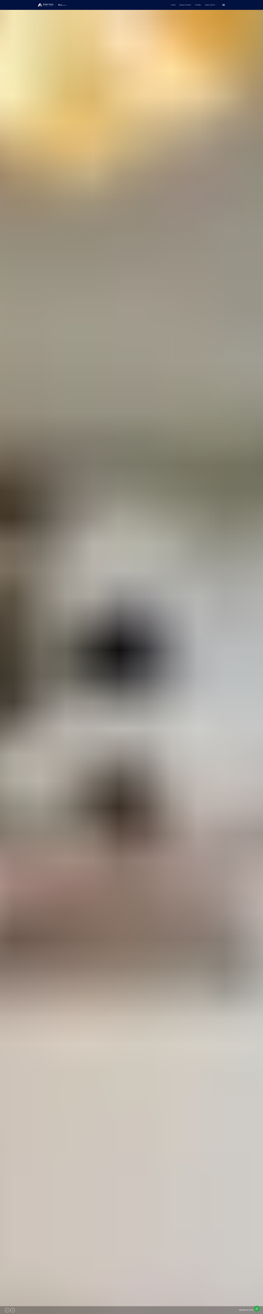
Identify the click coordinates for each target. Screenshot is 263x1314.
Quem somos (210, 5)
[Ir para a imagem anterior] (7, 1310)
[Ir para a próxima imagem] (12, 1310)
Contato (198, 5)
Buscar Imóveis (185, 5)
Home (173, 5)
